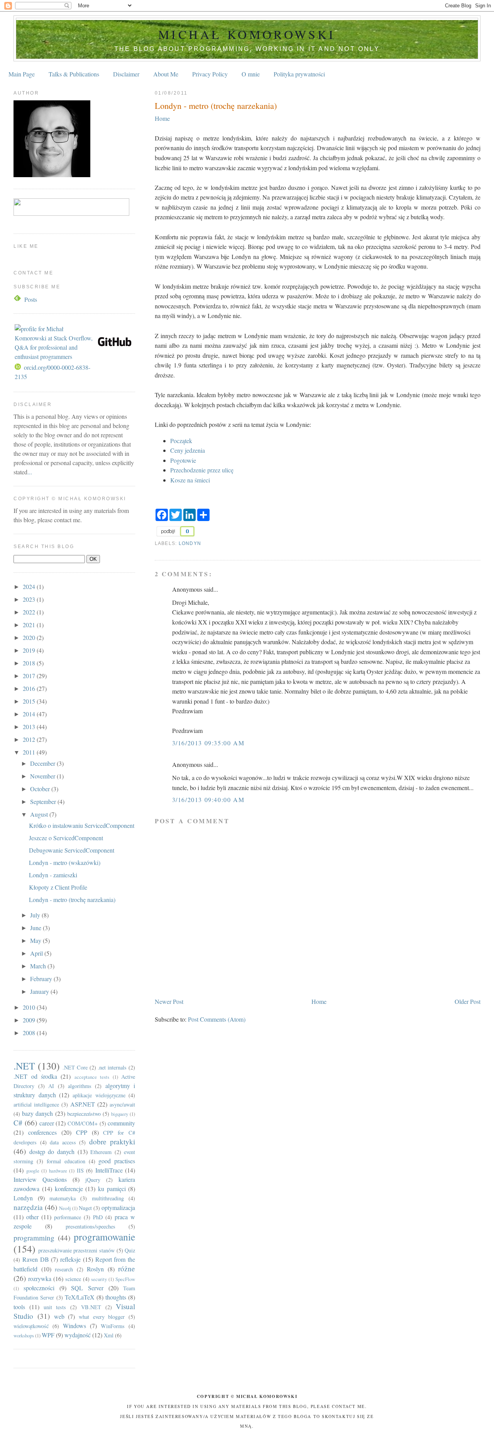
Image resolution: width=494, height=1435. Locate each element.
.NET (24, 1065)
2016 (30, 688)
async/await (122, 1104)
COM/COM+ (83, 1123)
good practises (116, 1161)
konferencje (69, 1189)
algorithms (79, 1086)
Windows (74, 1326)
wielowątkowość (31, 1326)
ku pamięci (112, 1189)
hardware (58, 1170)
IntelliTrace (109, 1170)
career (46, 1123)
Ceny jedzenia (187, 450)
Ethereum (101, 1152)
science (73, 1279)
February (42, 979)
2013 (30, 727)
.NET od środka (35, 1076)
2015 (30, 701)
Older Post (467, 1001)
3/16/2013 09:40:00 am (208, 799)
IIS (80, 1170)
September (44, 801)
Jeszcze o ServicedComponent (66, 838)
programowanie (104, 1236)
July (36, 915)
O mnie (251, 74)
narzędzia (28, 1207)
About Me (165, 74)
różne (126, 1268)
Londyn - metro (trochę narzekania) (216, 105)
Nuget (85, 1208)
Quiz (130, 1250)
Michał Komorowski (247, 34)
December (43, 763)
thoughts (115, 1297)
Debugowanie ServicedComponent (71, 850)
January (40, 991)
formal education (66, 1161)
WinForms (113, 1326)
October (40, 789)
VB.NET (91, 1307)
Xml (108, 1335)
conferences (42, 1132)
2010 (30, 1007)
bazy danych (37, 1113)
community (121, 1123)
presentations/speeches (90, 1226)
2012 (30, 739)
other (32, 1217)
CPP (81, 1132)
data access (63, 1142)
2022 (30, 612)
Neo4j (65, 1208)
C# (18, 1122)
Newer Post (169, 1001)
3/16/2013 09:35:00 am (208, 743)
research (64, 1269)
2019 (30, 650)
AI (51, 1086)
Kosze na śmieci (190, 480)
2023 (30, 599)
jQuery (92, 1179)
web (59, 1316)
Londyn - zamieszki (53, 875)
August (39, 814)
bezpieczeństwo (84, 1113)
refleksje (70, 1259)
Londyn (190, 543)
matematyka (62, 1198)
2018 (30, 663)
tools (19, 1307)
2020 (30, 637)
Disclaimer (126, 74)
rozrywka (39, 1278)
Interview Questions (40, 1179)
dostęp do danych (51, 1151)
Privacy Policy (210, 74)
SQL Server (87, 1288)
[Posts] (18, 299)
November (43, 776)
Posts (30, 299)
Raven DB (35, 1259)
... (29, 472)
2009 (30, 1020)
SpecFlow (125, 1279)
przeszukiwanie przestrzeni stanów (76, 1250)
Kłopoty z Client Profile (58, 887)
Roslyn (95, 1269)
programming (34, 1237)
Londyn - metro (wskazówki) (64, 862)
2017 (30, 676)
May (36, 940)
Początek (181, 441)
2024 (30, 586)
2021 (30, 625)
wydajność (77, 1335)
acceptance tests (91, 1076)
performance (67, 1217)
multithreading (108, 1198)
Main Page (21, 74)
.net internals (112, 1067)
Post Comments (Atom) (216, 1019)
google (32, 1170)
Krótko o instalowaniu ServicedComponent (81, 825)
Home (162, 118)
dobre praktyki (112, 1141)
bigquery (119, 1113)
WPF (48, 1335)
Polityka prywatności (299, 74)
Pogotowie (183, 460)
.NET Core (75, 1067)
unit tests (55, 1307)
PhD (98, 1217)
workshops (24, 1335)
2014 (30, 714)
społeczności (39, 1288)
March (38, 966)
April (37, 953)
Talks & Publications (74, 74)
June (36, 928)
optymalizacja (118, 1207)
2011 (30, 752)
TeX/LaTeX (80, 1297)
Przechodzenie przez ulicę (201, 470)
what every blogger (102, 1316)
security (99, 1279)
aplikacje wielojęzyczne (99, 1095)
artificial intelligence (36, 1104)
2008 (30, 1033)
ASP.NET (82, 1104)
